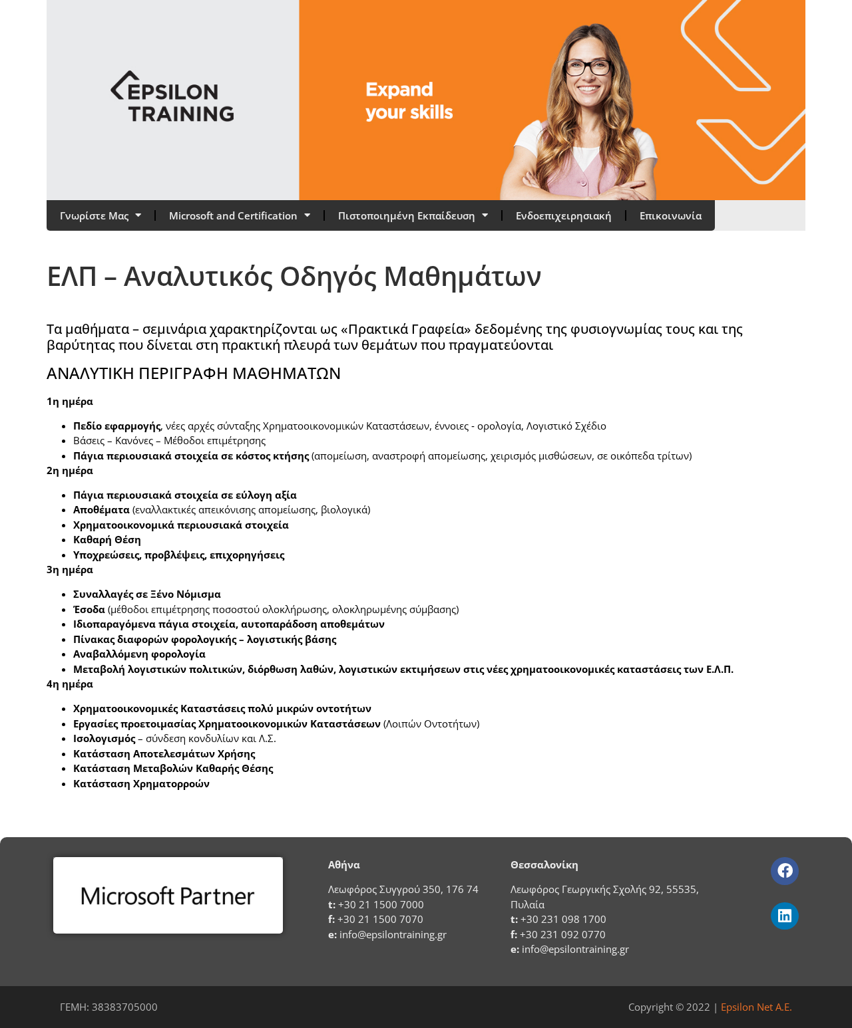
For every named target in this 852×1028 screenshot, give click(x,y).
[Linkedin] (784, 916)
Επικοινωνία (671, 215)
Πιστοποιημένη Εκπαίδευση (406, 215)
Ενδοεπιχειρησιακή (564, 215)
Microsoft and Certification (233, 215)
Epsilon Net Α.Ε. (756, 1006)
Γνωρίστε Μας (94, 215)
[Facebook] (784, 870)
